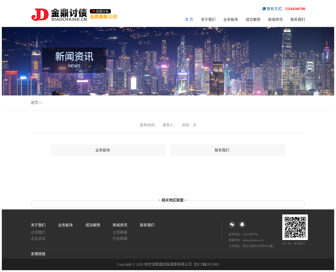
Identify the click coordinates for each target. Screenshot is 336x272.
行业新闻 (120, 238)
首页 (34, 103)
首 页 (189, 19)
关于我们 (208, 19)
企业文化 (38, 238)
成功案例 (253, 19)
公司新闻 (120, 232)
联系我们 (298, 19)
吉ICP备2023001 (206, 264)
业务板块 (230, 19)
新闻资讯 (275, 19)
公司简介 (38, 232)
